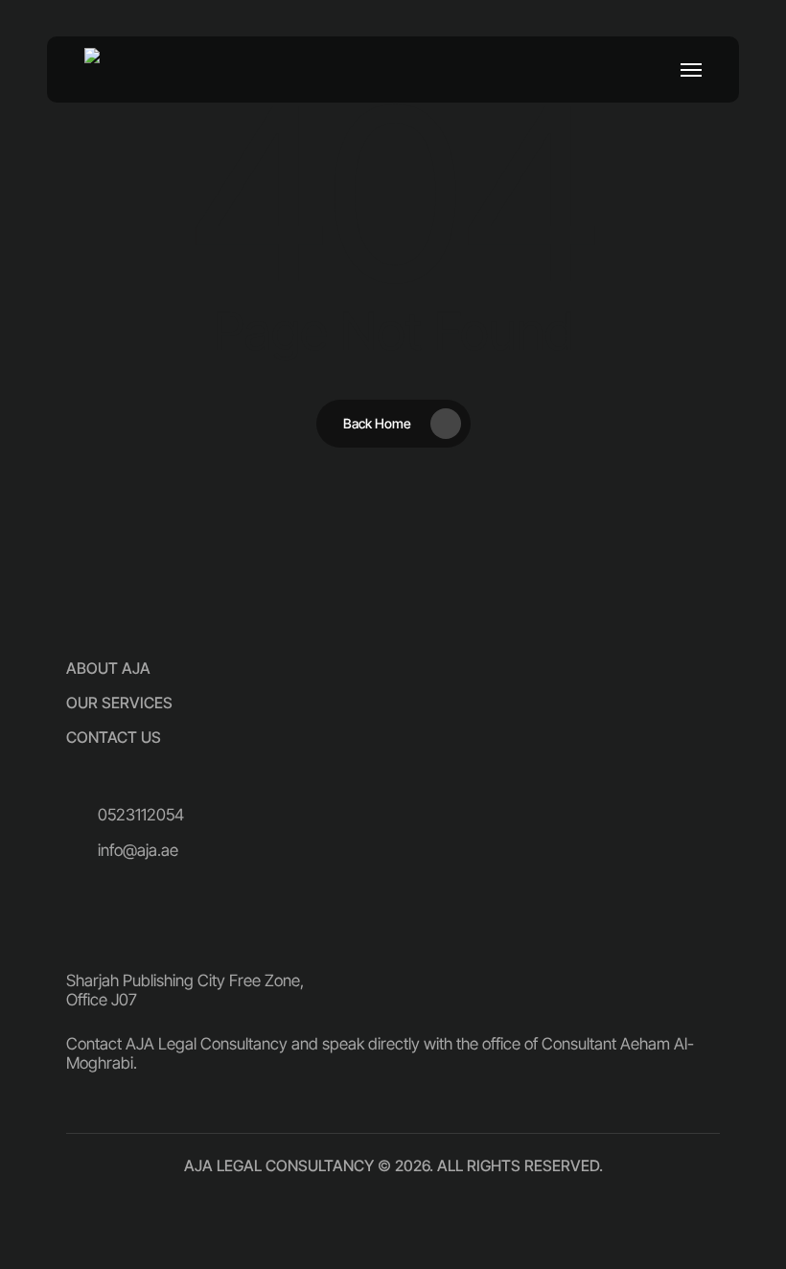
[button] (691, 70)
